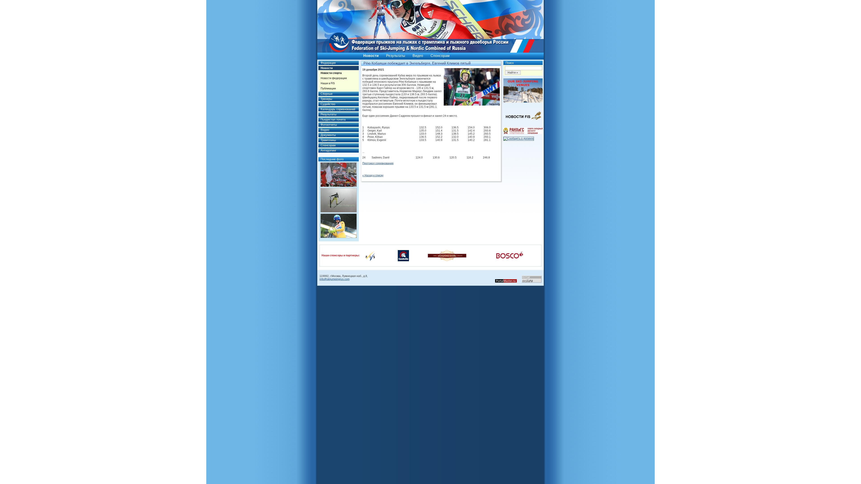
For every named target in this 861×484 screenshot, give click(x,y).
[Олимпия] (447, 255)
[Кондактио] (403, 255)
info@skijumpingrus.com (335, 279)
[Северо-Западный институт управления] (523, 133)
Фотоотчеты (329, 124)
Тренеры (326, 99)
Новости (371, 56)
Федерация (328, 63)
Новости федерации (334, 78)
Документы (328, 135)
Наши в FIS (328, 83)
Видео (418, 56)
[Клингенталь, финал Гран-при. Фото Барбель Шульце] (338, 226)
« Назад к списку (372, 175)
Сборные (327, 93)
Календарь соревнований (338, 109)
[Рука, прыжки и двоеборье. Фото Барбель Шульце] (338, 200)
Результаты (395, 56)
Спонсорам (440, 56)
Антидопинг (328, 150)
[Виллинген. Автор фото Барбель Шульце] (338, 174)
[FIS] (370, 255)
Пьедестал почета (333, 119)
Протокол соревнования (378, 163)
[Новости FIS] (523, 121)
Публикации (328, 88)
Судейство (328, 104)
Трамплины (328, 140)
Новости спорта (331, 73)
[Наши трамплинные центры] (523, 101)
